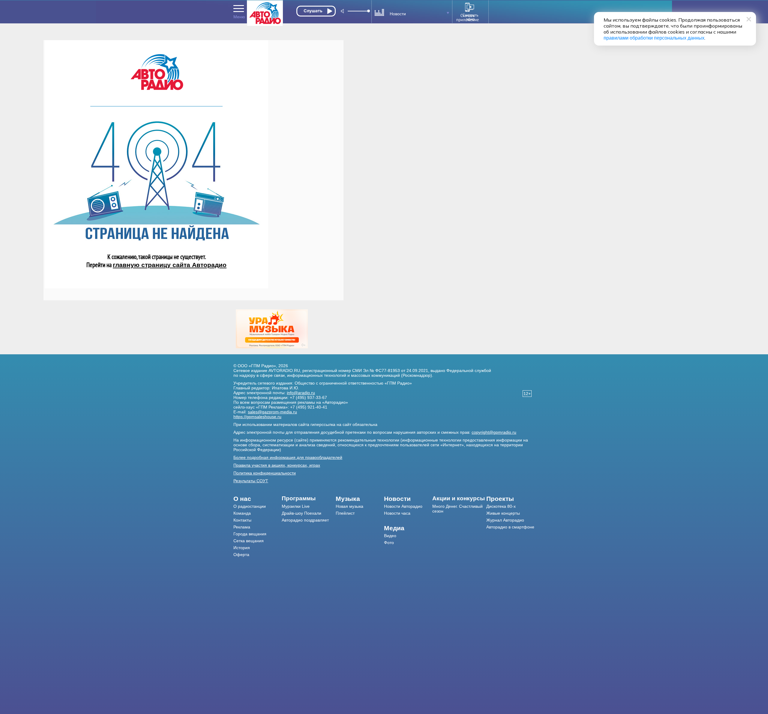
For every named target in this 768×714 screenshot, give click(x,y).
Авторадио (510, 527)
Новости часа (397, 513)
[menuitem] (257, 498)
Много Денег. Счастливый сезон (457, 508)
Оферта (241, 554)
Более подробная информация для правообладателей (287, 457)
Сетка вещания (248, 540)
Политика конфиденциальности (264, 473)
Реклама (241, 527)
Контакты (242, 520)
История (241, 547)
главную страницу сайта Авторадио (169, 264)
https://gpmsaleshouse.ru (257, 416)
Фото (389, 542)
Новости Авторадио (403, 506)
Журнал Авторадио (505, 520)
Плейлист (345, 513)
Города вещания (249, 533)
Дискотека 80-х (501, 506)
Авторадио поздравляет (305, 520)
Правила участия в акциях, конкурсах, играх (276, 465)
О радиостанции (249, 506)
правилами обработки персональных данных (654, 37)
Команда (242, 513)
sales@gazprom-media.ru (272, 411)
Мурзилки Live (296, 506)
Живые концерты (503, 513)
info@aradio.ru (301, 392)
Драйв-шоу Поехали (301, 513)
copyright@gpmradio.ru (494, 432)
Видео (390, 535)
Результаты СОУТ (250, 480)
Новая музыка (349, 506)
